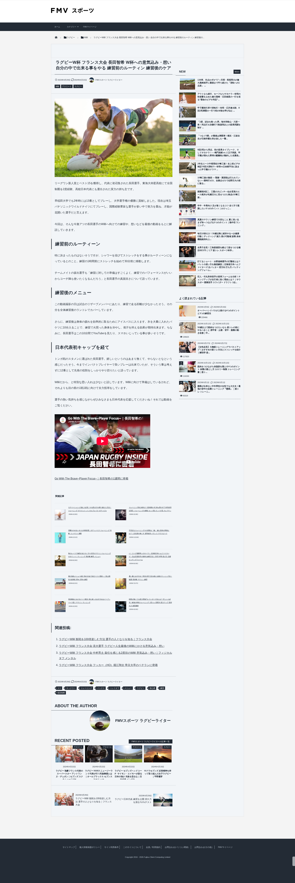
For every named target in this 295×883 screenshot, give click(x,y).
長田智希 (61, 693)
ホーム (57, 27)
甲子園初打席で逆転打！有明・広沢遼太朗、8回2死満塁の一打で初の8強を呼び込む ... (219, 109)
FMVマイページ (89, 27)
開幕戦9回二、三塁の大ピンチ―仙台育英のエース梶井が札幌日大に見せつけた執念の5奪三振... (219, 194)
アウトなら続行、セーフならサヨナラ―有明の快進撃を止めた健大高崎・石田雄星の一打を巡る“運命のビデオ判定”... (219, 97)
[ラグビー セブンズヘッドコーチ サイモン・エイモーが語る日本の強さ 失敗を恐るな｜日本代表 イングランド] (128, 759)
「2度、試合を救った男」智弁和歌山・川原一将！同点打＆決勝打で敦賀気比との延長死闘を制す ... (219, 125)
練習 (162, 688)
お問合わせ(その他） (204, 847)
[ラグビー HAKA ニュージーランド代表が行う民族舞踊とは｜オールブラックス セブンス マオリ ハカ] (99, 759)
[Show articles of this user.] (84, 720)
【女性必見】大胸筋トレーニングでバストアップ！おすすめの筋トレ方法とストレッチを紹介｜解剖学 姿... (219, 350)
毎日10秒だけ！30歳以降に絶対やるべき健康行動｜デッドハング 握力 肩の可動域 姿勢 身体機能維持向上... (219, 236)
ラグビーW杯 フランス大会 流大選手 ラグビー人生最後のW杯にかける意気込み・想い (111, 646)
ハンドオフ (114, 688)
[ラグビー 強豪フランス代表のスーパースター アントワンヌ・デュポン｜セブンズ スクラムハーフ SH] (69, 759)
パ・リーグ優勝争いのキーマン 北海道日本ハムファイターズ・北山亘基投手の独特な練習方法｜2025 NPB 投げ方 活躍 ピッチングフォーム (150, 557)
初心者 (152, 688)
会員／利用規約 (153, 847)
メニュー (128, 688)
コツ (59, 688)
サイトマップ (69, 847)
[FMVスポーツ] (72, 11)
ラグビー (78, 86)
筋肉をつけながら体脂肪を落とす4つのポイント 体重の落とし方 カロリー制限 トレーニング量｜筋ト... (219, 369)
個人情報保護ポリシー (89, 847)
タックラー (71, 688)
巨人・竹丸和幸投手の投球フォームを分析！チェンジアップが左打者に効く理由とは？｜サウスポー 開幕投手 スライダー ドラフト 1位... (219, 279)
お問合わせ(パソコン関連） (177, 847)
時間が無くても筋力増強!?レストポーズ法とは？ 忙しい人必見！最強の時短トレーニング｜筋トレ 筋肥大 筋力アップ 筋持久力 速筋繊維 (150, 602)
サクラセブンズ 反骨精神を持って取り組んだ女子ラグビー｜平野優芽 (157, 774)
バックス (101, 688)
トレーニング (86, 688)
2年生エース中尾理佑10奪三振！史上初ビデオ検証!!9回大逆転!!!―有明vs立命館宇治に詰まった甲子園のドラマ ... (219, 166)
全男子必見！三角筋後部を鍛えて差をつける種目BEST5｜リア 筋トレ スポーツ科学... (219, 249)
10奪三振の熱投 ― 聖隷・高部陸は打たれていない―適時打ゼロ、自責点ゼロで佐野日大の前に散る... (219, 180)
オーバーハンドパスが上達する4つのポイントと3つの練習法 (219, 312)
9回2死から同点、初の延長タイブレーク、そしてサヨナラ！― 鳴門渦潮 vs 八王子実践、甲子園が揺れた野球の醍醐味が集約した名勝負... (219, 153)
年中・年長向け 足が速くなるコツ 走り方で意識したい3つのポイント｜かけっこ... (219, 207)
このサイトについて (132, 847)
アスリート (67, 86)
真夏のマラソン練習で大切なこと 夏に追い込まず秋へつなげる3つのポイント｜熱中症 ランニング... (219, 222)
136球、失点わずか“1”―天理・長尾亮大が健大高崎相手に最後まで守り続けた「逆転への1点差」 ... (219, 83)
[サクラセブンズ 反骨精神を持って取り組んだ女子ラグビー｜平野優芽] (158, 759)
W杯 (57, 86)
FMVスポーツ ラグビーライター (108, 80)
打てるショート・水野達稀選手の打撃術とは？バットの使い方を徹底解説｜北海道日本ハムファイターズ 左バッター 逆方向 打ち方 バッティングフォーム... (219, 265)
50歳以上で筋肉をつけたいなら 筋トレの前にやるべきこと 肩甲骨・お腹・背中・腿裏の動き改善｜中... (218, 330)
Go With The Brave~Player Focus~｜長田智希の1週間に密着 (91, 478)
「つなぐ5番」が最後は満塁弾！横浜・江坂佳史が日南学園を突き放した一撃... (219, 137)
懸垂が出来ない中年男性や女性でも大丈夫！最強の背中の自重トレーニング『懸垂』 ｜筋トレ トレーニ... (219, 389)
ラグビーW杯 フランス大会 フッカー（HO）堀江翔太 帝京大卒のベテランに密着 (108, 665)
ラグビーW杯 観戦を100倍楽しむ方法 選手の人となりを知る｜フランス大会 (105, 639)
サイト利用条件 (111, 847)
